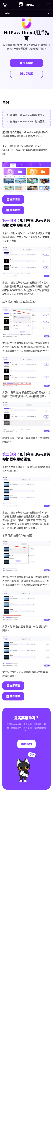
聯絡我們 (26, 744)
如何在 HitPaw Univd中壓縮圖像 (26, 121)
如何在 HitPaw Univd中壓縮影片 (26, 115)
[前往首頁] (26, 5)
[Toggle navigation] (49, 5)
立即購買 (28, 63)
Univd (7, 13)
